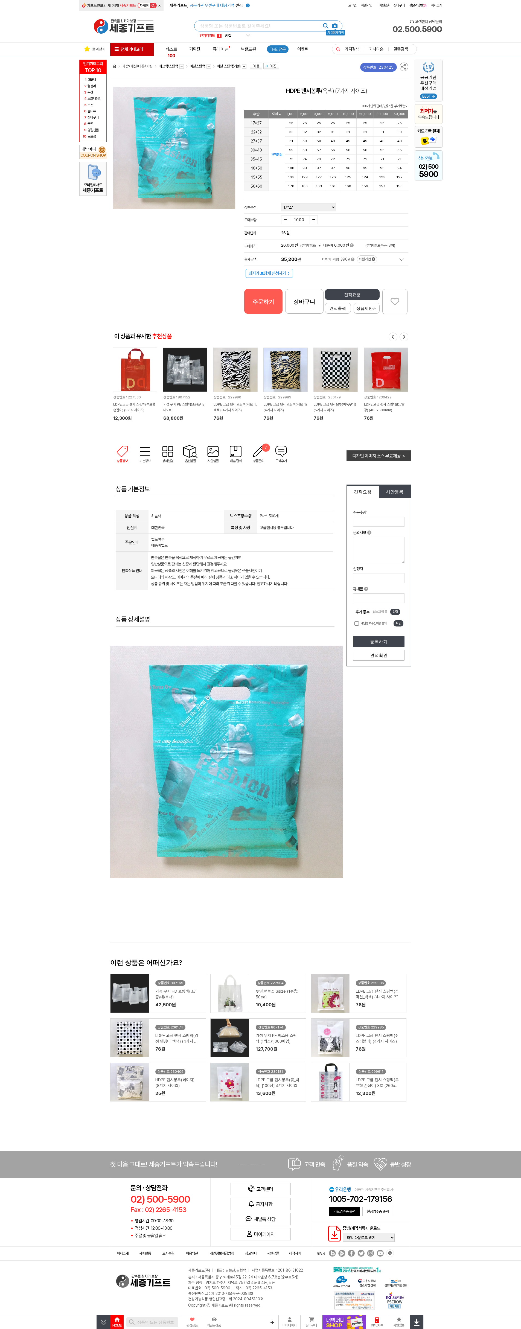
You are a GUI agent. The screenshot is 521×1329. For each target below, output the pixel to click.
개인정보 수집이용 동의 (373, 623)
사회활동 (145, 1253)
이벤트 (302, 49)
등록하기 (379, 641)
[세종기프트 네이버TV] (341, 1254)
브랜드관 (248, 49)
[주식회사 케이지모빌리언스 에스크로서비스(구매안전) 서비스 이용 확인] (395, 1299)
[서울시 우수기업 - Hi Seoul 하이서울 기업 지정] (341, 1280)
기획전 (194, 49)
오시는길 (168, 1253)
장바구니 (399, 5)
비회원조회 (383, 5)
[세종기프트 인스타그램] (370, 1254)
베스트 (171, 52)
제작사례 (295, 1253)
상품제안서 (366, 308)
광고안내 (251, 1253)
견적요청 (352, 294)
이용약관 (192, 1253)
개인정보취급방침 (222, 1253)
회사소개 (436, 5)
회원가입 (366, 5)
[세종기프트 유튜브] (379, 1254)
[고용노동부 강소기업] (367, 1282)
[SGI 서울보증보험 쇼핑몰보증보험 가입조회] (354, 1300)
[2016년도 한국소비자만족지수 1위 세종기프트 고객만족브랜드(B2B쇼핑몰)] (358, 1269)
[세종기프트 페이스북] (351, 1254)
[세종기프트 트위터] (360, 1254)
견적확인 (379, 655)
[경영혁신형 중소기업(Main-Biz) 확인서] (396, 1282)
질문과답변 (417, 5)
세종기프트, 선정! (207, 5)
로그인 (352, 5)
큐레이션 (221, 49)
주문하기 (263, 302)
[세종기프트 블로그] (331, 1254)
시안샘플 (273, 1253)
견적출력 (338, 308)
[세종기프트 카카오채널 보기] (389, 1254)
